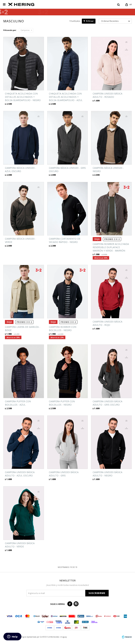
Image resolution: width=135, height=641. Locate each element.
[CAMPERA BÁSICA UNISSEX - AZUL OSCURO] (23, 137)
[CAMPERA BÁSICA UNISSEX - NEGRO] (111, 137)
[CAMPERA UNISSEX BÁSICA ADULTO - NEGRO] (111, 442)
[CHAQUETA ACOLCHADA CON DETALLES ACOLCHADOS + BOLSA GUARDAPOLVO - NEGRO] (23, 63)
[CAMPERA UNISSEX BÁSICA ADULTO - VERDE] (23, 513)
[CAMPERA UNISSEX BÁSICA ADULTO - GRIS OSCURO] (111, 371)
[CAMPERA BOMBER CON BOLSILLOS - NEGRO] (67, 291)
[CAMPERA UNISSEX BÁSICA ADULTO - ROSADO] (111, 63)
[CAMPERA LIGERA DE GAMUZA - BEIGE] (23, 291)
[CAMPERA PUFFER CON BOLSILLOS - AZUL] (23, 371)
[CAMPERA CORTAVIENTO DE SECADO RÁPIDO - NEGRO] (67, 208)
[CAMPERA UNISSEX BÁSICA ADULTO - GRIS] (67, 442)
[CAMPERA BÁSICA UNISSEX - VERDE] (23, 208)
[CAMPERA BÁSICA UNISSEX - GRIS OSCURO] (67, 137)
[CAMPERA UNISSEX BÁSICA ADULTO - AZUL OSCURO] (23, 442)
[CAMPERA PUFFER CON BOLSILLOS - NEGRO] (67, 371)
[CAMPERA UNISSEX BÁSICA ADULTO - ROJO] (111, 291)
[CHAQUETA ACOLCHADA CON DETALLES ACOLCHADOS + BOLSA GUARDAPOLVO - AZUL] (67, 63)
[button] (118, 4)
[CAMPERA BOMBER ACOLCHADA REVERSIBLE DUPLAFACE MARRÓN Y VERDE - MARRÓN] (111, 208)
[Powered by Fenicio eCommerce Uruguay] (127, 636)
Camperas (25, 30)
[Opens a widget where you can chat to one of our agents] (12, 637)
